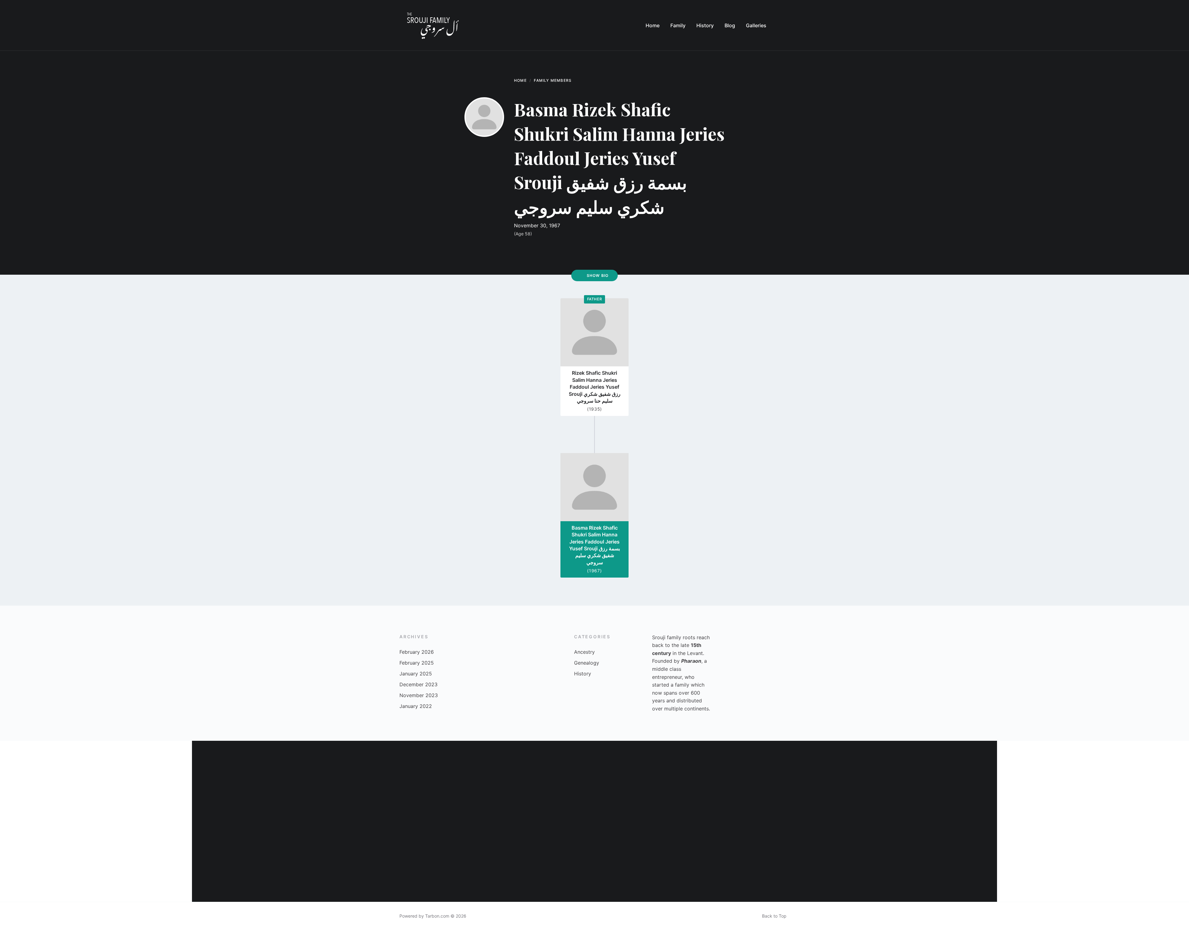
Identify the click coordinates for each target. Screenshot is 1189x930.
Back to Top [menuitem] (774, 916)
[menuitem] (652, 25)
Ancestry (584, 652)
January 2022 (415, 706)
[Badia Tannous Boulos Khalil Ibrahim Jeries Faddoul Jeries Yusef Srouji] (634, 861)
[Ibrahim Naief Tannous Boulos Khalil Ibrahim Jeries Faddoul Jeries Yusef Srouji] (312, 861)
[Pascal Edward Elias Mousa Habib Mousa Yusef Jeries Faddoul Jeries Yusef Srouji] (473, 861)
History (582, 673)
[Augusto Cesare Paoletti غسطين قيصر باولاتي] (876, 861)
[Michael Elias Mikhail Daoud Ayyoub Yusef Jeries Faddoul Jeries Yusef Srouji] (796, 861)
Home (520, 80)
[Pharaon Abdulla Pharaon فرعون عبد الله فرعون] (232, 861)
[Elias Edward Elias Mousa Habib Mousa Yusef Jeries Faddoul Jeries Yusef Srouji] (473, 781)
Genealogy (586, 663)
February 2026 (416, 652)
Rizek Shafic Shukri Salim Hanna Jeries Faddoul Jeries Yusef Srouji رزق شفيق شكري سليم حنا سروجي (595, 387)
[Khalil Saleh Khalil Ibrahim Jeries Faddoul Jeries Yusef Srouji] (312, 781)
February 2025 (416, 663)
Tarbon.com (437, 916)
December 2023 (418, 684)
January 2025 (415, 673)
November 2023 (418, 695)
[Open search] (783, 25)
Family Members (553, 80)
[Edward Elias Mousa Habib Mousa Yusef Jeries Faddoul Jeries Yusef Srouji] (957, 861)
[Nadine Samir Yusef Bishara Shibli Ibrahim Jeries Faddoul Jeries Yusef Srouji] (796, 781)
